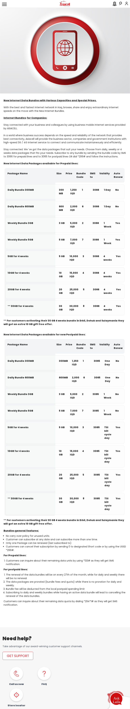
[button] (116, 699)
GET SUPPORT (18, 655)
